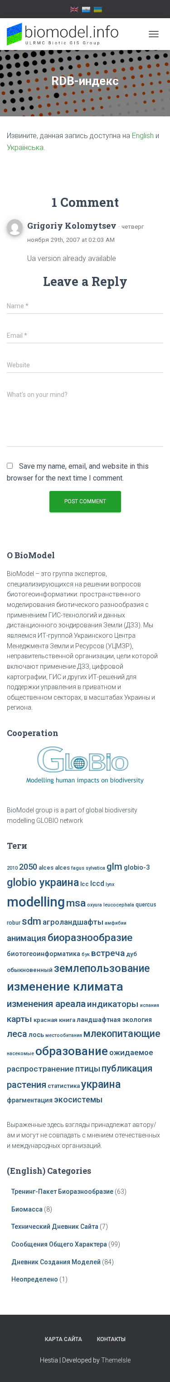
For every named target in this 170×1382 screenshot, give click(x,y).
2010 (12, 868)
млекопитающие (121, 1033)
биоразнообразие (90, 937)
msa (76, 903)
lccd (97, 883)
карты (19, 1019)
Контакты (111, 1339)
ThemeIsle (116, 1360)
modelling (36, 902)
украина (101, 1084)
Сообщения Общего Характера (59, 1244)
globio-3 (137, 867)
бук (86, 954)
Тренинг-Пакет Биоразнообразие (62, 1191)
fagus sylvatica (88, 868)
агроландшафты (73, 922)
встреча (108, 953)
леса (17, 1033)
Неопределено (34, 1279)
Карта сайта (63, 1339)
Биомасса (27, 1209)
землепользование (102, 968)
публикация (127, 1068)
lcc (84, 884)
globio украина (43, 882)
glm (114, 866)
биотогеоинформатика (43, 954)
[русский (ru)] (86, 9)
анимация (26, 938)
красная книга (54, 1019)
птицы (87, 1068)
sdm (31, 921)
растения (26, 1084)
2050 (28, 866)
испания (149, 1005)
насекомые (20, 1054)
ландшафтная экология (114, 1020)
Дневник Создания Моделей (56, 1262)
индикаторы (113, 1004)
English (143, 135)
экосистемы (78, 1099)
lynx (110, 884)
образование (71, 1051)
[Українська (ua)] (98, 9)
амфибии (115, 923)
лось (36, 1035)
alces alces (54, 867)
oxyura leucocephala (110, 905)
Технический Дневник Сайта (54, 1226)
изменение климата (65, 986)
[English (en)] (74, 9)
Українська (25, 147)
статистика (64, 1085)
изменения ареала (46, 1003)
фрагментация (30, 1100)
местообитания (63, 1035)
